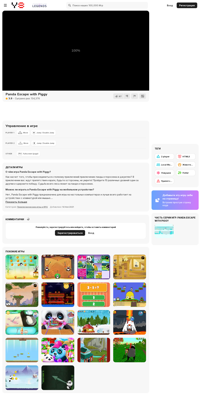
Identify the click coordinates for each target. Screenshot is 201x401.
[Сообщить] (134, 96)
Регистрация (187, 5)
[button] (16, 202)
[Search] (69, 5)
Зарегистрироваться (70, 233)
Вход (170, 5)
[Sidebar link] (5, 5)
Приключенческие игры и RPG (32, 207)
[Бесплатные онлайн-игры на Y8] (18, 5)
